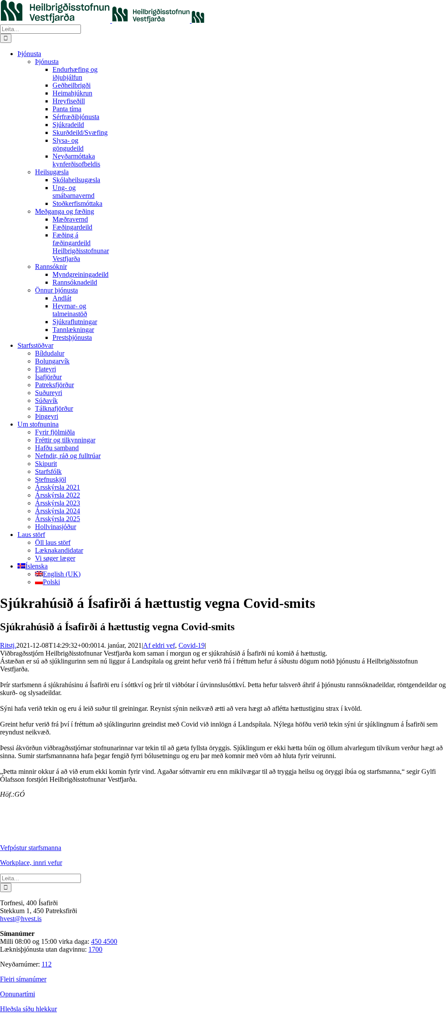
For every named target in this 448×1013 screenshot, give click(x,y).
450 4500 (104, 941)
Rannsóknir (51, 266)
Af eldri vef (159, 645)
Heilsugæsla (52, 172)
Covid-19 (191, 645)
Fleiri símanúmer (23, 979)
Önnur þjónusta (56, 290)
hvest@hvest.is (21, 918)
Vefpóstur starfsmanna (30, 847)
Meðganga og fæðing (64, 211)
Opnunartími (17, 994)
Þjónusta (47, 61)
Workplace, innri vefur (31, 862)
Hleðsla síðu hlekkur (28, 1009)
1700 (95, 949)
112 (47, 964)
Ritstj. (8, 645)
